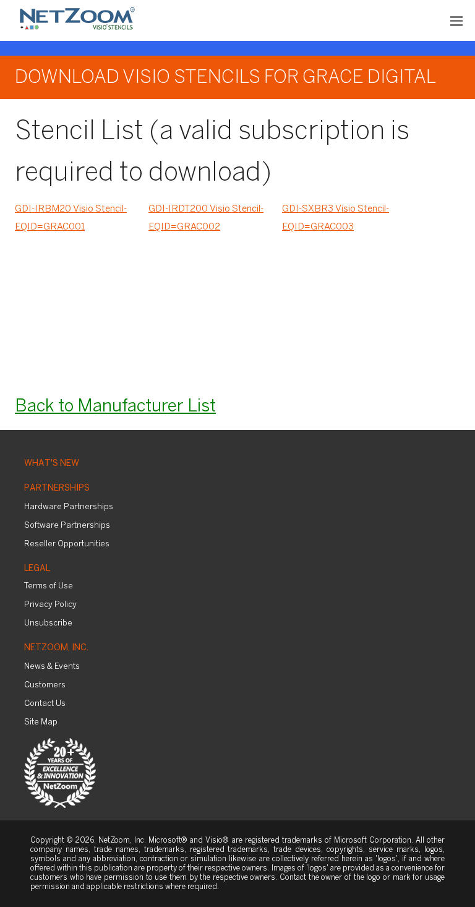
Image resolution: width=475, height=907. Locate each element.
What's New (51, 464)
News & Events (52, 667)
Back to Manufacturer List (115, 406)
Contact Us (45, 704)
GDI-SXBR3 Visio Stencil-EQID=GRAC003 (335, 218)
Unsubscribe (48, 623)
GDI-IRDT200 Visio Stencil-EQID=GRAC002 (205, 218)
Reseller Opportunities (66, 544)
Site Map (41, 722)
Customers (45, 685)
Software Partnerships (67, 526)
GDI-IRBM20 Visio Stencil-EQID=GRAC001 (71, 218)
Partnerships (57, 488)
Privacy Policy (50, 605)
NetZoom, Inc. (56, 648)
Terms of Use (48, 586)
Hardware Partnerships (68, 507)
